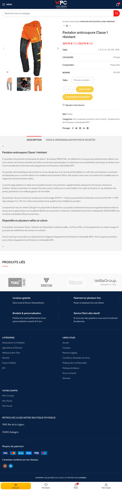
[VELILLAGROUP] (105, 282)
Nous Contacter (69, 373)
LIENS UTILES (68, 337)
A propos (66, 347)
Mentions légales (69, 352)
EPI (3, 368)
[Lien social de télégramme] (88, 128)
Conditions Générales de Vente (76, 357)
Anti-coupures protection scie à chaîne (90, 119)
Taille (64, 80)
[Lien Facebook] (72, 128)
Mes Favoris (7, 406)
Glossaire (66, 378)
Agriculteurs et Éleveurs (12, 347)
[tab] (34, 139)
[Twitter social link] (76, 128)
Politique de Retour (70, 368)
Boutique (75, 21)
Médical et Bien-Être (11, 352)
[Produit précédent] (63, 25)
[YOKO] (17, 282)
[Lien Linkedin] (84, 128)
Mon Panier (7, 400)
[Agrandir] (7, 72)
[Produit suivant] (69, 25)
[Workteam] (46, 282)
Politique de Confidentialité (74, 362)
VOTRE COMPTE (10, 390)
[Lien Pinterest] (80, 128)
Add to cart (85, 89)
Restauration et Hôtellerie (13, 342)
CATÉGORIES (8, 337)
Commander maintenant (77, 97)
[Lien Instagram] (5, 466)
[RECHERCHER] (117, 13)
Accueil (65, 21)
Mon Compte (8, 395)
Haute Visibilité (9, 362)
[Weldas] (75, 282)
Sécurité (5, 357)
